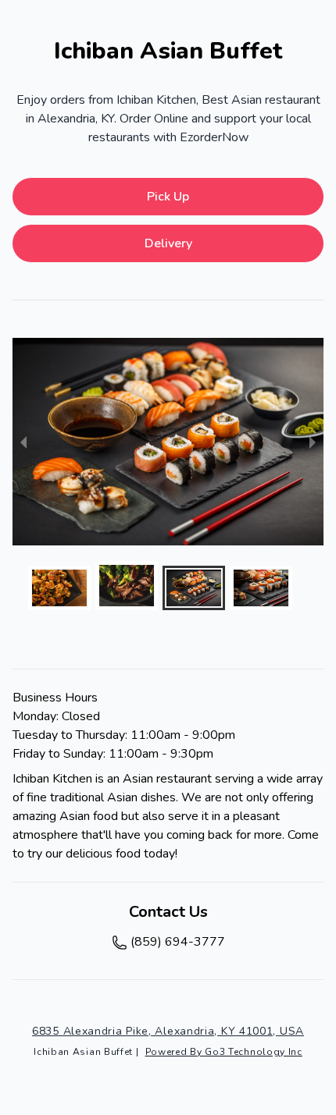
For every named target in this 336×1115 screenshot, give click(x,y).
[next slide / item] (312, 441)
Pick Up (168, 196)
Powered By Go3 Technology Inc (223, 1052)
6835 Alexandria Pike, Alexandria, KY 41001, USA (168, 1031)
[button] (59, 588)
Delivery (168, 243)
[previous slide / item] (23, 441)
